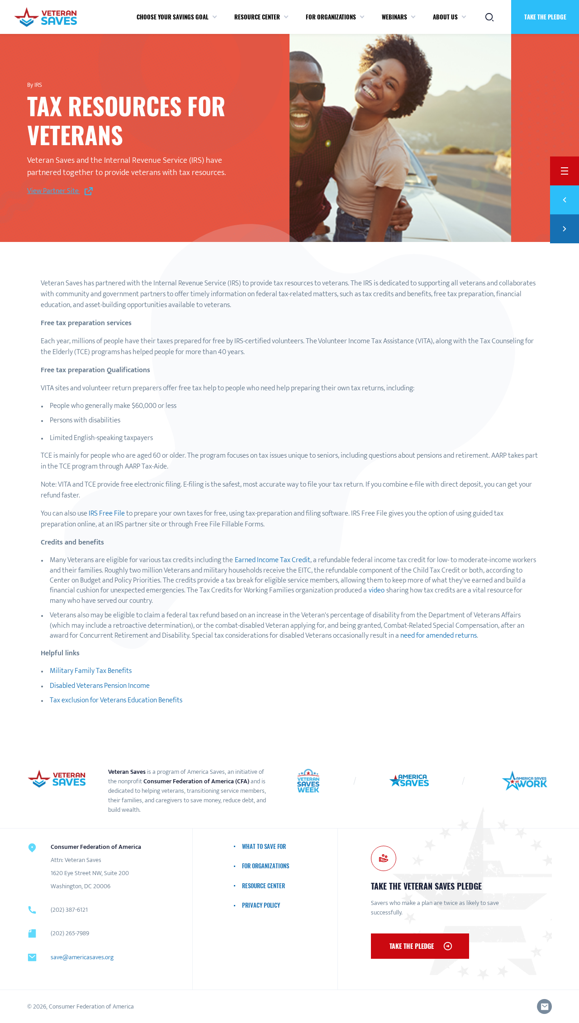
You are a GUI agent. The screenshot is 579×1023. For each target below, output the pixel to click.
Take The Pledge (545, 16)
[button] (214, 17)
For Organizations (331, 16)
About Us (445, 16)
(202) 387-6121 (69, 910)
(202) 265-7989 (70, 933)
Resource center (257, 16)
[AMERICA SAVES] (45, 17)
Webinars (394, 16)
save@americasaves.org (82, 957)
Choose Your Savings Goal (173, 16)
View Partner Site (53, 191)
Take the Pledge (411, 946)
